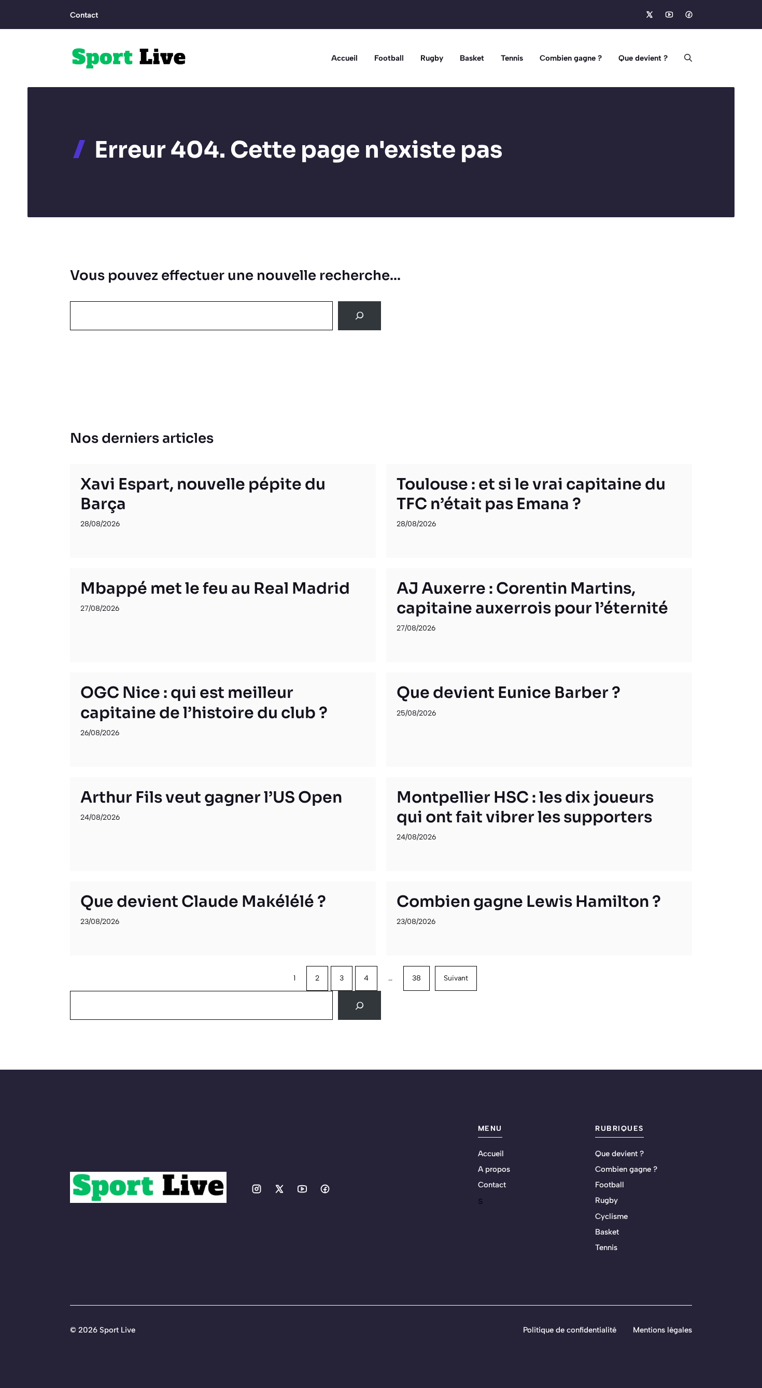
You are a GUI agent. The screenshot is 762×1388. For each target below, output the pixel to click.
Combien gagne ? (571, 58)
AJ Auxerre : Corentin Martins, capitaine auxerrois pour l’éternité (532, 598)
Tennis (512, 58)
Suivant (456, 978)
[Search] (359, 315)
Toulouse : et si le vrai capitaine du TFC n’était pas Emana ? (531, 494)
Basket (472, 58)
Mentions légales (662, 1330)
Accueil (344, 58)
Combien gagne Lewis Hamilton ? (529, 902)
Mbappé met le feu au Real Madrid (215, 588)
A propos (494, 1169)
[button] (684, 58)
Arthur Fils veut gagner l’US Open (211, 797)
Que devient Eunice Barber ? (508, 693)
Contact (84, 15)
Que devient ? (643, 58)
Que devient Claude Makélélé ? (203, 902)
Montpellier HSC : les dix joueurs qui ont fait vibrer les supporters (525, 807)
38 (416, 978)
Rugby (431, 58)
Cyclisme (611, 1216)
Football (389, 58)
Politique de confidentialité (569, 1330)
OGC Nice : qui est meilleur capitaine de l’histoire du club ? (204, 702)
